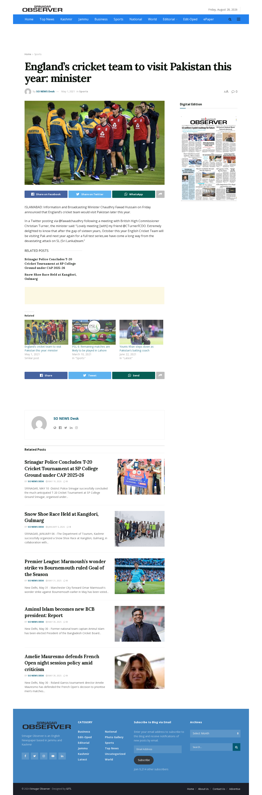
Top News (47, 19)
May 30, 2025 (54, 621)
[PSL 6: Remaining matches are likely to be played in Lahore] (94, 332)
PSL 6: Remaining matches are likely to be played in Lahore (91, 348)
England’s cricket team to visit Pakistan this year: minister (43, 348)
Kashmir (66, 19)
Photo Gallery (114, 737)
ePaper (209, 19)
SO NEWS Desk (45, 91)
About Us (203, 789)
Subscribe (144, 760)
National (135, 19)
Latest (82, 759)
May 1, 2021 (68, 91)
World (152, 19)
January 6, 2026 (56, 526)
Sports (118, 19)
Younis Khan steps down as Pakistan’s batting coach (136, 348)
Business (101, 19)
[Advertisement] (131, 38)
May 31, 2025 (54, 580)
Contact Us (219, 789)
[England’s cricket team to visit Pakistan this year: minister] (46, 332)
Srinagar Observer (40, 788)
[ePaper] (208, 158)
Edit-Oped (190, 19)
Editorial (169, 19)
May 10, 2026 (54, 481)
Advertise (234, 789)
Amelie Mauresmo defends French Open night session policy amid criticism (62, 663)
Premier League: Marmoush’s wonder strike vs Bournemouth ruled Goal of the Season (65, 568)
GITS (68, 788)
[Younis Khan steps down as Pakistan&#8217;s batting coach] (141, 332)
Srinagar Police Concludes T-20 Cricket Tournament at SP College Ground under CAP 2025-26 (50, 263)
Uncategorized (115, 754)
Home (29, 19)
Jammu (83, 19)
